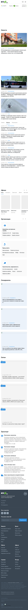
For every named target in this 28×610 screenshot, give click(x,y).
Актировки (17, 568)
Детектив (3, 213)
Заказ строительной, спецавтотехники (14, 475)
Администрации (6, 250)
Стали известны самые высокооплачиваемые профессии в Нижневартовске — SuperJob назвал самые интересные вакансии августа (13, 166)
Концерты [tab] (8, 192)
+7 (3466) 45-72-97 (8, 461)
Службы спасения (15, 235)
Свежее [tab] (2, 122)
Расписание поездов (9, 446)
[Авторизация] (22, 2)
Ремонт (13, 271)
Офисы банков (18, 530)
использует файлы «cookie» (13, 582)
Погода (2, 539)
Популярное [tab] (14, 122)
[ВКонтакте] (2, 513)
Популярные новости (6, 528)
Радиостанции (4, 575)
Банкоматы (17, 533)
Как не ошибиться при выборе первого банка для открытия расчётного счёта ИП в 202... (13, 349)
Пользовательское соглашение (7, 592)
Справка (3, 559)
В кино (16, 547)
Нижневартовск (11, 48)
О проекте (3, 500)
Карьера (3, 547)
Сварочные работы (6, 273)
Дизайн (15, 269)
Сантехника (19, 271)
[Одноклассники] (5, 513)
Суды (4, 254)
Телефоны (3, 564)
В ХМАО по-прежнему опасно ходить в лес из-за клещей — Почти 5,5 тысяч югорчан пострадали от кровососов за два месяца (13, 117)
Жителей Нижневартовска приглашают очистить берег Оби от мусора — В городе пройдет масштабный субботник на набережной (12, 151)
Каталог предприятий (6, 568)
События (17, 549)
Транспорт (4, 432)
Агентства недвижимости (8, 269)
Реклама (3, 502)
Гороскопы (3, 577)
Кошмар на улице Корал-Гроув (5, 211)
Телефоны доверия (6, 235)
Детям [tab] (20, 192)
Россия (2, 535)
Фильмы (17, 554)
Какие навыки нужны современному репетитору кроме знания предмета (11, 325)
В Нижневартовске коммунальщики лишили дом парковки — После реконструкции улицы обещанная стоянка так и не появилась (13, 51)
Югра (9, 114)
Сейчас (16, 562)
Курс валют (17, 528)
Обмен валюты (18, 535)
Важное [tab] (8, 122)
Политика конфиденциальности (7, 594)
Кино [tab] (2, 192)
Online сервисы (4, 566)
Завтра (16, 564)
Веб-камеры (4, 573)
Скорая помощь (15, 233)
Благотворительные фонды (8, 252)
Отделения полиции (14, 250)
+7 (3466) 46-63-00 (8, 452)
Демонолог (13, 210)
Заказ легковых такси (9, 464)
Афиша (3, 190)
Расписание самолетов (10, 435)
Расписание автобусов (10, 455)
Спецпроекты (5, 280)
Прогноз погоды (5, 570)
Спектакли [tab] (14, 192)
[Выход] (25, 2)
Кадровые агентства (5, 553)
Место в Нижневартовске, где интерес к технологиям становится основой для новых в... (13, 301)
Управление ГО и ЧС (7, 233)
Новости (4, 30)
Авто (2, 541)
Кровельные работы (7, 271)
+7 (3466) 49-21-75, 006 (9, 443)
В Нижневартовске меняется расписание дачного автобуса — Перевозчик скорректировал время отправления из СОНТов (14, 94)
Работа (3, 545)
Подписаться (23, 520)
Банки (16, 526)
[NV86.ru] (4, 2)
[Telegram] (8, 513)
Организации (5, 219)
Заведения (17, 552)
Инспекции (22, 252)
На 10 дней (17, 566)
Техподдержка (4, 505)
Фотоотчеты (18, 556)
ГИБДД (16, 252)
